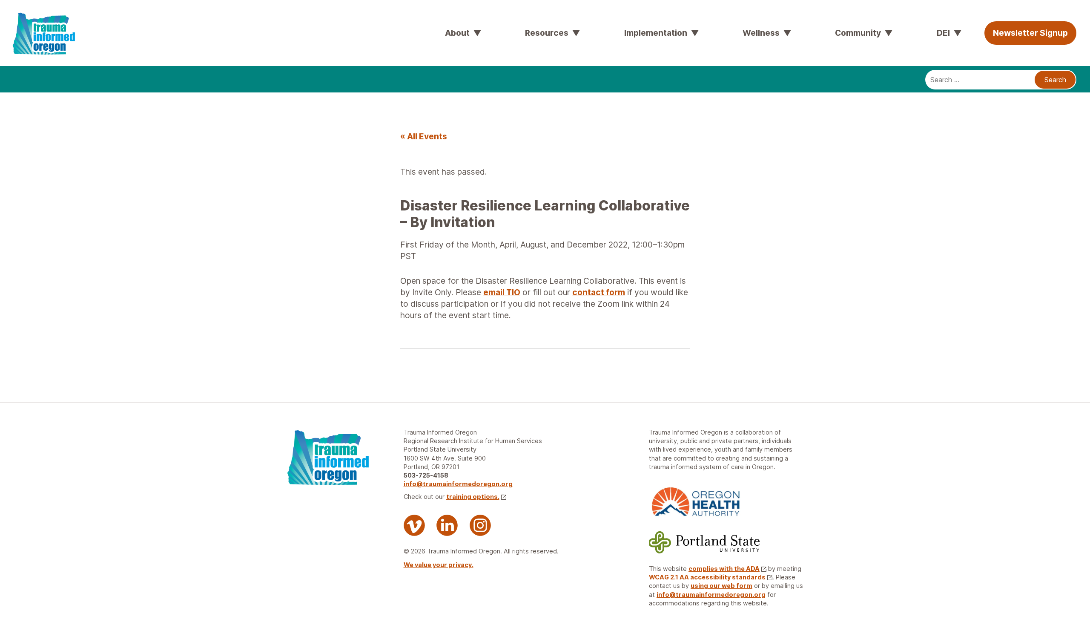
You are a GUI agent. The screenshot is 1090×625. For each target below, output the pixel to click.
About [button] (457, 33)
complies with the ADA (724, 568)
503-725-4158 (426, 475)
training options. (472, 496)
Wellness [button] (761, 33)
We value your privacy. (438, 564)
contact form (598, 292)
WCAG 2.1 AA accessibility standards (707, 577)
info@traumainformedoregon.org (458, 483)
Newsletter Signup (1030, 33)
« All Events (423, 136)
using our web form (721, 585)
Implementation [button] (655, 33)
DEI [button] (943, 33)
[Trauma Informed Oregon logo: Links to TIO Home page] (21, 13)
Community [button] (858, 33)
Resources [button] (546, 33)
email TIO (501, 292)
